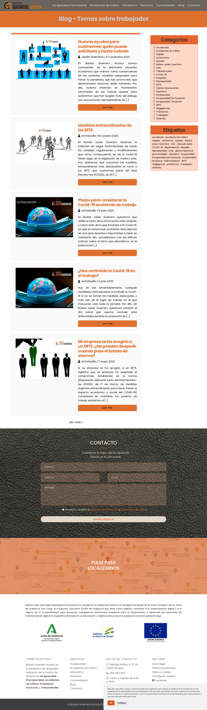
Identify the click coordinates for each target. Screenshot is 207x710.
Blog (181, 5)
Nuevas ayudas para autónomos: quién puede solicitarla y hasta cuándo (103, 46)
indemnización (172, 160)
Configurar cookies (163, 676)
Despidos (161, 78)
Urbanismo (130, 5)
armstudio (89, 136)
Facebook (160, 680)
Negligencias (163, 108)
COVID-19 (161, 74)
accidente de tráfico (176, 137)
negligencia (158, 164)
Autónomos (162, 57)
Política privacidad (163, 668)
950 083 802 (117, 673)
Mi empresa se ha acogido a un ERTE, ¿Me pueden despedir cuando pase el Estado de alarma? (107, 348)
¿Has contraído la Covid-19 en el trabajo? (106, 273)
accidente (158, 137)
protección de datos (134, 509)
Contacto (194, 5)
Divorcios (147, 5)
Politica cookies (161, 672)
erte (171, 150)
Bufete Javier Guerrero (169, 64)
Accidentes (162, 47)
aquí (158, 616)
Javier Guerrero (93, 57)
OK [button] (111, 703)
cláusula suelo (184, 144)
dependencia (172, 147)
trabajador (186, 164)
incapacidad (187, 154)
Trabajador (162, 115)
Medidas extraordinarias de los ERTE (105, 127)
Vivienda (160, 118)
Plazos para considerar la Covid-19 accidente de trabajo (107, 202)
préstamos (173, 164)
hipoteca (174, 154)
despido (185, 147)
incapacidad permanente (166, 157)
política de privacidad (104, 509)
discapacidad (160, 150)
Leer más (107, 107)
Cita (158, 67)
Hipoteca (161, 91)
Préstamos (162, 111)
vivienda (156, 167)
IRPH (158, 105)
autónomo (168, 140)
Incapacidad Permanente (70, 5)
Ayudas (160, 61)
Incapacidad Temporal (169, 101)
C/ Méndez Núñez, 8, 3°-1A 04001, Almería (122, 666)
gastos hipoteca (184, 150)
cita (173, 144)
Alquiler (160, 54)
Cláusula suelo (164, 71)
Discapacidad (163, 81)
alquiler (156, 140)
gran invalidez (160, 154)
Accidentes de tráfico (104, 5)
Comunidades (165, 5)
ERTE (159, 84)
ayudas (179, 140)
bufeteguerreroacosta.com (66, 605)
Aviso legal (158, 664)
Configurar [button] (121, 703)
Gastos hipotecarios (167, 88)
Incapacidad (163, 94)
